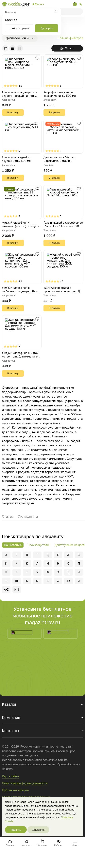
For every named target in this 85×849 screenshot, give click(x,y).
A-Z (6, 589)
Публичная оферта (15, 790)
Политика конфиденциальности (24, 783)
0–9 (16, 589)
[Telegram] (75, 4)
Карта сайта (10, 776)
